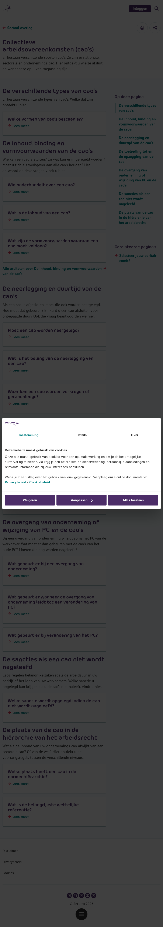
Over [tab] (134, 435)
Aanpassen (79, 500)
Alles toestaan (133, 500)
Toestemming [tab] (28, 435)
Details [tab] (81, 435)
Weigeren (30, 500)
